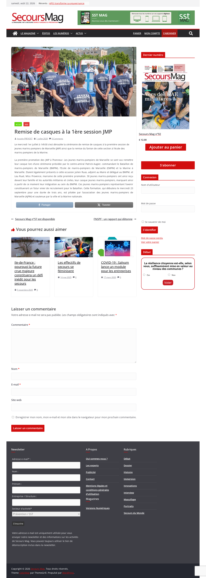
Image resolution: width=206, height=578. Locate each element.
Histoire (128, 472)
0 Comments (57, 138)
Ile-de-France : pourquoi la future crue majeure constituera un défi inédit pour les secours (28, 273)
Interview (129, 492)
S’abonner (169, 33)
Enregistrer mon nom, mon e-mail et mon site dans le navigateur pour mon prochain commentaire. (76, 417)
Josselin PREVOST (25, 138)
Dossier (128, 465)
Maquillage (130, 499)
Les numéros (61, 33)
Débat (127, 458)
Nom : (15, 471)
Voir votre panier (150, 242)
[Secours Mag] (15, 33)
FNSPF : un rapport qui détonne (113, 219)
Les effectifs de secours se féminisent (69, 266)
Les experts (92, 465)
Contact (90, 479)
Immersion (130, 479)
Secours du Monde (134, 513)
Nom (15, 369)
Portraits (129, 506)
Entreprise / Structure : (24, 496)
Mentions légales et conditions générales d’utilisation (97, 489)
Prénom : (17, 483)
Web (26, 124)
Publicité (91, 472)
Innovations (130, 485)
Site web (16, 400)
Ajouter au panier (165, 147)
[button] (37, 33)
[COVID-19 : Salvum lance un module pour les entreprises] (117, 239)
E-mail (16, 384)
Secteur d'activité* (22, 508)
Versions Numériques (98, 508)
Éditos (46, 33)
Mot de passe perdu (152, 238)
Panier (137, 33)
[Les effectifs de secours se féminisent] (74, 239)
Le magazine (28, 33)
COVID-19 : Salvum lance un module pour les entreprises (116, 266)
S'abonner (168, 165)
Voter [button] (168, 282)
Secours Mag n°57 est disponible (35, 219)
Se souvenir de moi (155, 221)
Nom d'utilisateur (150, 184)
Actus (79, 33)
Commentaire (20, 325)
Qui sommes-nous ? (97, 458)
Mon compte (152, 33)
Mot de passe (148, 203)
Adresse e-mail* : (21, 459)
